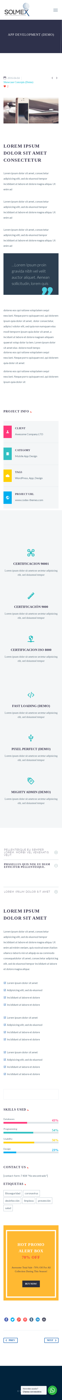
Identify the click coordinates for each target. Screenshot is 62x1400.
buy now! (31, 1284)
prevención (44, 1200)
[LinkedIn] (38, 1320)
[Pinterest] (25, 1320)
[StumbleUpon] (44, 1320)
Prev (12, 1340)
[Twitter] (13, 1320)
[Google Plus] (19, 1320)
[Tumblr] (31, 1320)
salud (8, 1208)
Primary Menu (56, 10)
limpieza (29, 1200)
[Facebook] (6, 1320)
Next (50, 1340)
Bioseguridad (12, 1193)
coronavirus (31, 1193)
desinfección (12, 1200)
